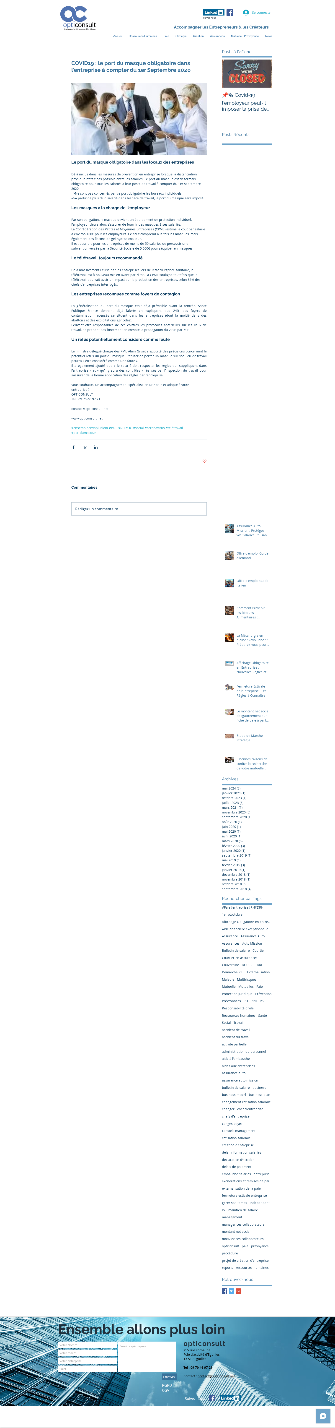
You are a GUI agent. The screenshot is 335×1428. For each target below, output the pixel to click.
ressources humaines (252, 1267)
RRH (254, 1001)
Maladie (228, 979)
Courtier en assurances (240, 958)
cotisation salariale (236, 1138)
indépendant (260, 1203)
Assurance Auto (253, 936)
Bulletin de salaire (236, 950)
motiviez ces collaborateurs (243, 1239)
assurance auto (233, 1073)
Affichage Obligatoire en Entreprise (247, 922)
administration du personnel (244, 1051)
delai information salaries (241, 1152)
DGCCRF (248, 965)
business (259, 1087)
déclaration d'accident (239, 1159)
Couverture (230, 965)
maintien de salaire (243, 1210)
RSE (262, 1001)
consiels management (238, 1130)
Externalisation (258, 972)
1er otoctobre (232, 914)
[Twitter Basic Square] (231, 1291)
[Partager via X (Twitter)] (84, 447)
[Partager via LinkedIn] (96, 447)
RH (246, 1001)
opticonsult (230, 1246)
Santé (262, 1015)
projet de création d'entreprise (245, 1260)
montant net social (236, 1231)
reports (227, 1267)
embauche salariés (236, 1174)
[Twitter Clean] (262, 1424)
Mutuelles (246, 986)
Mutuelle (229, 986)
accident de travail (236, 1030)
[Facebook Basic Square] (224, 1291)
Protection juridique (237, 994)
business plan (259, 1094)
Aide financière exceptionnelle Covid (247, 929)
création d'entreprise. (238, 1145)
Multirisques (246, 979)
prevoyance (260, 1246)
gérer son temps (234, 1203)
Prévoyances (231, 1001)
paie (245, 1246)
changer (228, 1109)
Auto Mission (252, 943)
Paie (259, 986)
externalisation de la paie (241, 1188)
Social (226, 1022)
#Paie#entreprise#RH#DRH (242, 907)
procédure (230, 1253)
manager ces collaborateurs (243, 1224)
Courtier (259, 950)
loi (224, 1210)
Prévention (263, 994)
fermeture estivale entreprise (244, 1195)
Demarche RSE (233, 972)
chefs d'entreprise (236, 1116)
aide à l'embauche (236, 1058)
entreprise (262, 1174)
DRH (260, 965)
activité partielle (234, 1044)
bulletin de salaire (236, 1087)
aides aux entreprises (238, 1066)
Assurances (231, 943)
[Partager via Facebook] (73, 447)
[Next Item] (265, 73)
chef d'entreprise (250, 1109)
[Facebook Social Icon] (230, 12)
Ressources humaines (238, 1015)
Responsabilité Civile (238, 1008)
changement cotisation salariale (246, 1102)
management (232, 1217)
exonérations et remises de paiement (247, 1181)
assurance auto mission (240, 1080)
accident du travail (236, 1037)
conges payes (232, 1123)
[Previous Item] (229, 73)
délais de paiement (236, 1167)
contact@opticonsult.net (216, 1376)
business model (234, 1094)
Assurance (230, 936)
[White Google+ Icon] (269, 1424)
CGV (165, 1390)
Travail (239, 1022)
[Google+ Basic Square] (238, 1291)
